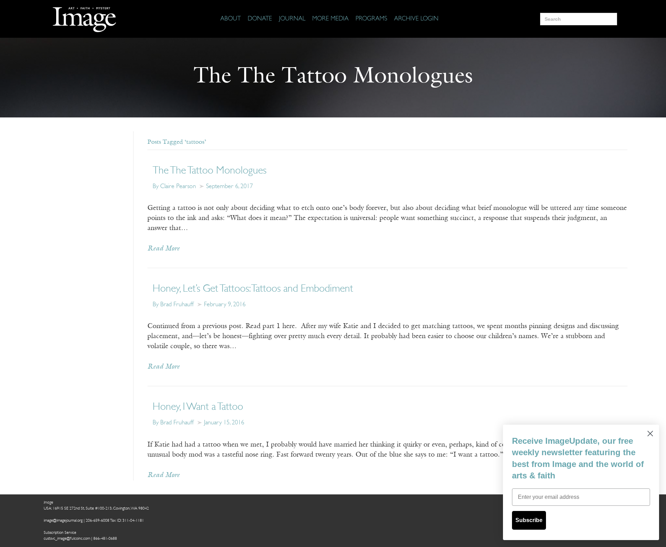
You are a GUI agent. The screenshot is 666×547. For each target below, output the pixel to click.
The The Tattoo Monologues (209, 171)
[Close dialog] (650, 433)
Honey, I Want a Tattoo (198, 407)
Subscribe (529, 520)
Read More (163, 248)
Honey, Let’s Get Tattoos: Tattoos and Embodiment (253, 289)
